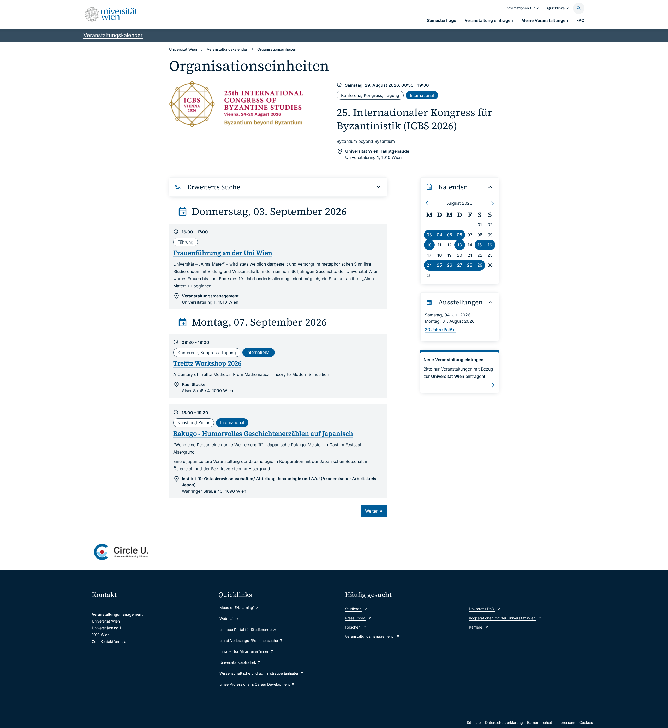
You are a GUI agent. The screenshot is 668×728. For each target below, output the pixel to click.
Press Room (355, 618)
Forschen (353, 627)
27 (459, 265)
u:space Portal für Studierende (246, 629)
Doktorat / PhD (482, 609)
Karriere (476, 627)
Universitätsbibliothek (238, 662)
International (422, 95)
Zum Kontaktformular (110, 641)
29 (479, 265)
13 (459, 245)
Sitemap (474, 722)
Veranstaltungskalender (113, 35)
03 (429, 234)
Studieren (353, 609)
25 (439, 265)
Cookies (586, 722)
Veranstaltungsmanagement (369, 636)
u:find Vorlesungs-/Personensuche (249, 640)
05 (449, 234)
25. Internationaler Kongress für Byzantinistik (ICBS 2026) (414, 119)
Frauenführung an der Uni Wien (222, 252)
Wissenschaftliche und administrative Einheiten (259, 673)
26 (449, 265)
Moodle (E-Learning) (237, 607)
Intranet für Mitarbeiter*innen (244, 651)
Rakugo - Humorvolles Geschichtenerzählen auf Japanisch (263, 433)
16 (490, 245)
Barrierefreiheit (539, 722)
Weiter (372, 511)
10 (429, 245)
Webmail (227, 618)
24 (429, 265)
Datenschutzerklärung (504, 722)
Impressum (565, 722)
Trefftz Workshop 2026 (207, 363)
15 (480, 245)
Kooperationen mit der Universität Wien (502, 618)
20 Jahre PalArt (440, 329)
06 (459, 234)
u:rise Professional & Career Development (255, 684)
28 (469, 265)
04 (439, 234)
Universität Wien (183, 49)
